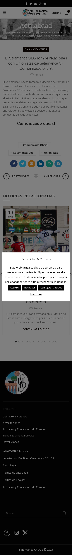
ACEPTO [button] (14, 287)
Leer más (36, 294)
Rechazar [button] (29, 287)
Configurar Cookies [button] (51, 287)
